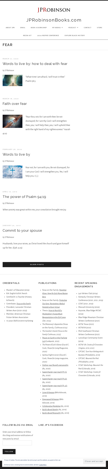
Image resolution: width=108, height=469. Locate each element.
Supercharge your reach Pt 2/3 (54, 379)
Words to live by (16, 154)
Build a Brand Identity (50, 410)
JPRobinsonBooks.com (54, 20)
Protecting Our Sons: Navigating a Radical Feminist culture (54, 303)
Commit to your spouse (22, 230)
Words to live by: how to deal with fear (35, 64)
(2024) (57, 307)
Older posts (37, 264)
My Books (59, 28)
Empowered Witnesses (50, 399)
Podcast (74, 28)
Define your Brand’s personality (55, 365)
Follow (9, 451)
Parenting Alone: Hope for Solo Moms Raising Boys (55, 293)
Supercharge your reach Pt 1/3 (54, 372)
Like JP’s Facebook (51, 425)
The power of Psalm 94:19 (24, 197)
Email (22, 28)
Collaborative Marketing (51, 406)
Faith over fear (15, 104)
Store (99, 28)
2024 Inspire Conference (48, 35)
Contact (87, 28)
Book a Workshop (39, 28)
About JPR (10, 28)
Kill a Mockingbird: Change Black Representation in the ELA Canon (54, 313)
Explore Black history (75, 35)
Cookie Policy (42, 465)
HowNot (53, 310)
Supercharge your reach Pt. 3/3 (54, 386)
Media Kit (27, 35)
